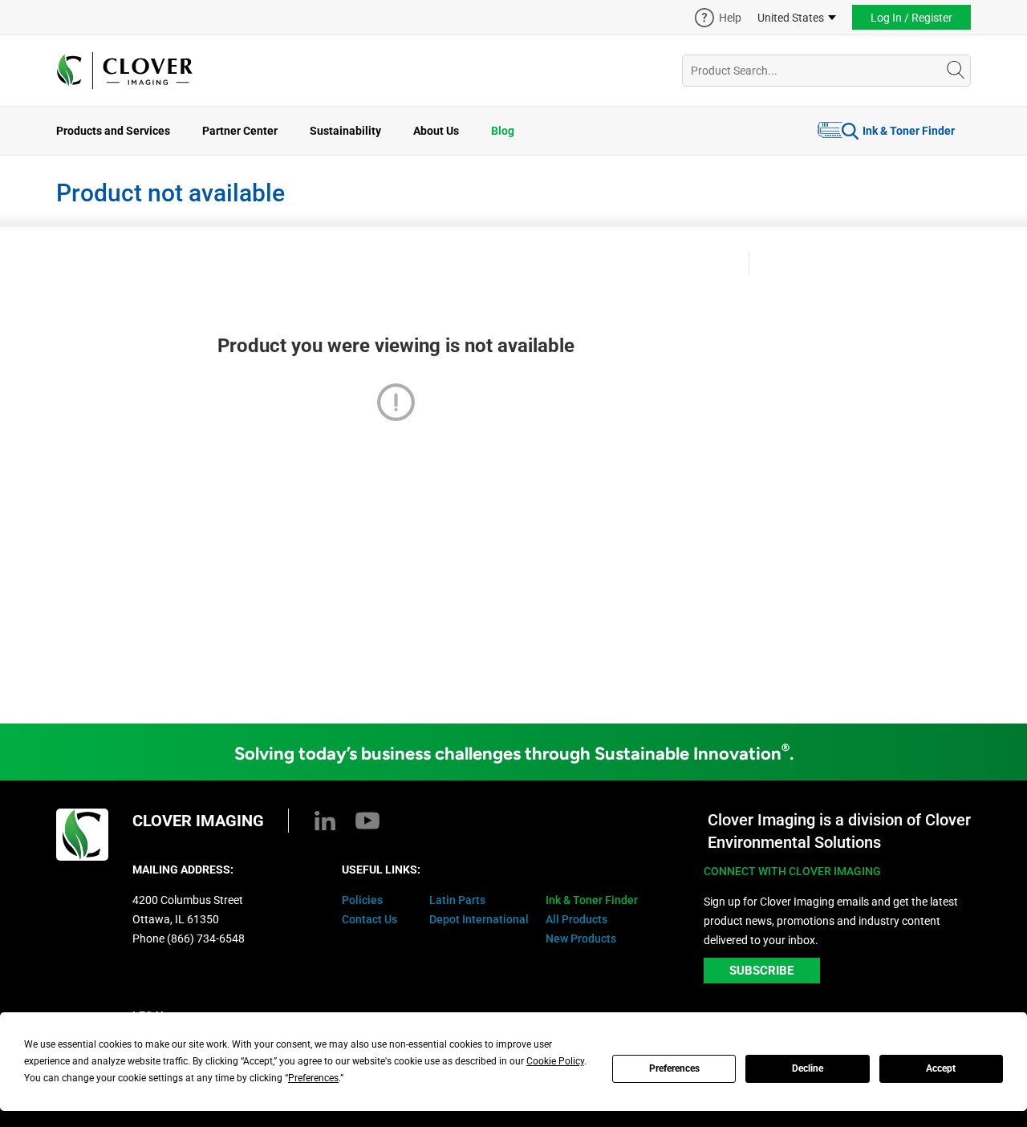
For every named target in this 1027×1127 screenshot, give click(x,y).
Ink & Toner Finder (909, 130)
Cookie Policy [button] (555, 1061)
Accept (941, 1068)
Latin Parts (457, 900)
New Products (581, 938)
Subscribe (761, 970)
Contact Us (369, 919)
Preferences (674, 1068)
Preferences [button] (313, 1078)
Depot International (479, 919)
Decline (807, 1068)
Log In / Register (911, 17)
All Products (576, 919)
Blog (502, 130)
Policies (362, 900)
